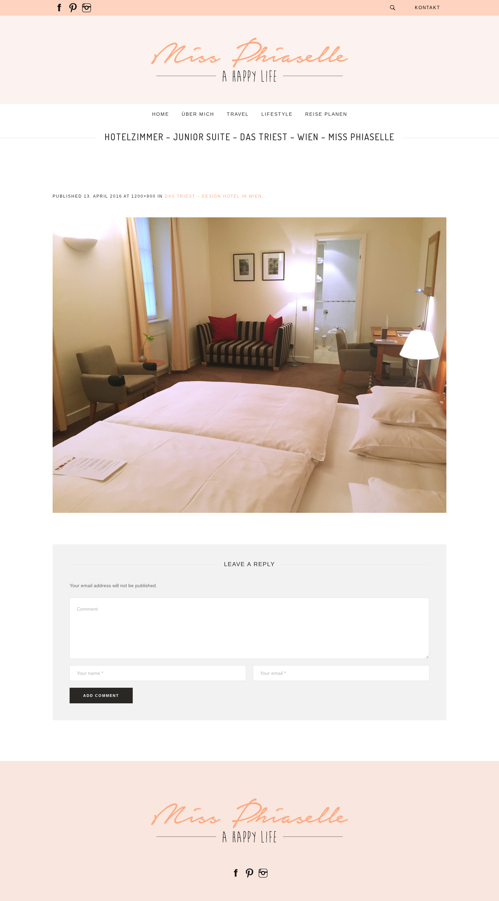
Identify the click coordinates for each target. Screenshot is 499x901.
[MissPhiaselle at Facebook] (59, 7)
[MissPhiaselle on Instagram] (86, 7)
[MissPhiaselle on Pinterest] (73, 7)
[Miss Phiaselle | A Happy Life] (249, 820)
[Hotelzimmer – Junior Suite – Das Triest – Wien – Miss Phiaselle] (249, 365)
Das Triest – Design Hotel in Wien (213, 196)
